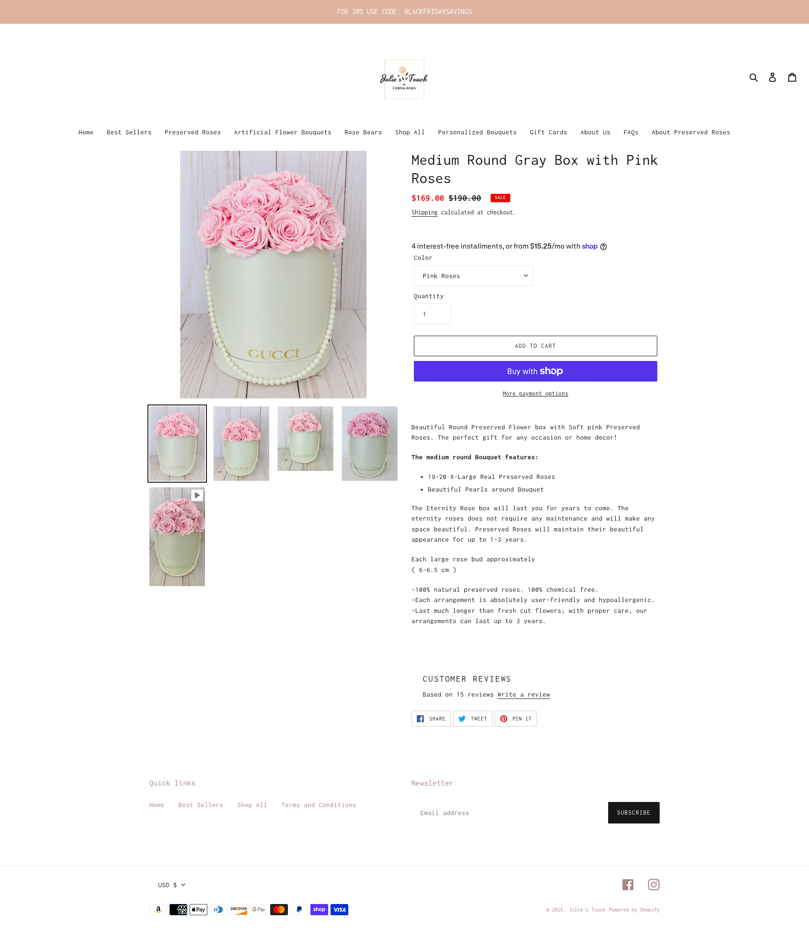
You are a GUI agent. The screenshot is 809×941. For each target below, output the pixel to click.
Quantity (429, 296)
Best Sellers (200, 805)
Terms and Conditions (318, 805)
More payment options (535, 393)
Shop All (252, 805)
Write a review (524, 694)
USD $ (167, 885)
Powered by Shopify (634, 909)
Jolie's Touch (587, 909)
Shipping (425, 212)
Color (423, 257)
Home (156, 805)
